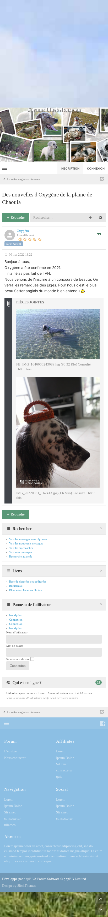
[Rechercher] (90, 217)
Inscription (15, 628)
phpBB (29, 879)
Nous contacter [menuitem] (14, 758)
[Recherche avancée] (100, 217)
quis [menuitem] (59, 776)
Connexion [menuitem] (96, 168)
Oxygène (23, 231)
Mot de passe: (14, 645)
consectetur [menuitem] (64, 770)
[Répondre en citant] (99, 234)
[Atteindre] (102, 179)
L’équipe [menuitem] (10, 751)
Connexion (16, 623)
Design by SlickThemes (19, 886)
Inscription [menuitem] (70, 168)
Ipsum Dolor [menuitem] (65, 758)
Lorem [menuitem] (60, 751)
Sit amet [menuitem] (62, 764)
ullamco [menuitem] (10, 825)
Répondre (17, 217)
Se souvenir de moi (18, 659)
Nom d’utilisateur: (17, 632)
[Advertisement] (54, 53)
